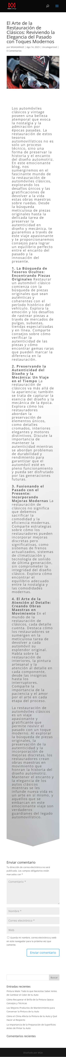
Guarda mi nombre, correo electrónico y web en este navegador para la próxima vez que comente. (31, 941)
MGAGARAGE (17, 47)
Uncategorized (49, 47)
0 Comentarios (14, 50)
